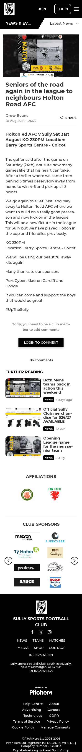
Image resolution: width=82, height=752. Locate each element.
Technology (33, 716)
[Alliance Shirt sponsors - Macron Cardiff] (27, 538)
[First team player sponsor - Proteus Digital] (27, 568)
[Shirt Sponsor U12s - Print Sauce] (27, 583)
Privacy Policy (57, 721)
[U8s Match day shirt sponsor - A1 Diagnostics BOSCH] (55, 583)
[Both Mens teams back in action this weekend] (23, 388)
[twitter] (41, 633)
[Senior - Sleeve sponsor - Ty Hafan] (27, 553)
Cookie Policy (23, 727)
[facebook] (32, 633)
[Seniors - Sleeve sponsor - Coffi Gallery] (55, 553)
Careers (54, 710)
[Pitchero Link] (41, 693)
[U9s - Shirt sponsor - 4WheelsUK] (55, 568)
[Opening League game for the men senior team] (23, 446)
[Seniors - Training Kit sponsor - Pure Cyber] (55, 538)
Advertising (31, 710)
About (54, 704)
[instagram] (49, 633)
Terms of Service (26, 721)
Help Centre (33, 704)
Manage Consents (55, 727)
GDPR (54, 716)
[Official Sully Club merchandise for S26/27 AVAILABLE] (23, 417)
